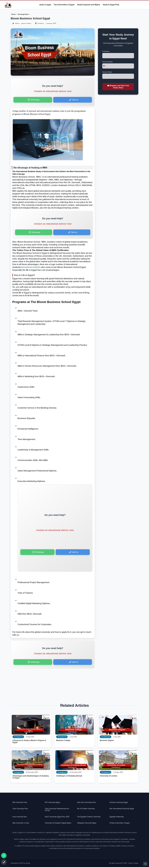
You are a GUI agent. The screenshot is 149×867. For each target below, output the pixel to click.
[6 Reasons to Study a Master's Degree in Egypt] (31, 725)
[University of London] (118, 760)
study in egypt (45, 5)
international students (30, 267)
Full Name (105, 51)
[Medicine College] (74, 725)
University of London (108, 776)
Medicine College (63, 740)
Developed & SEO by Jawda (20, 863)
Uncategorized (105, 737)
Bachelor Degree (107, 740)
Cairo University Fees (20, 808)
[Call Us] (4, 862)
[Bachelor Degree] (118, 725)
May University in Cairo (20, 823)
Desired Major (107, 72)
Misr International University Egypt (122, 808)
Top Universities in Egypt (64, 5)
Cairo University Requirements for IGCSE (57, 809)
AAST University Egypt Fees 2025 (57, 817)
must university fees (19, 817)
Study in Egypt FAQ (111, 5)
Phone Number (107, 62)
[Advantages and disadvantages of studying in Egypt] (31, 760)
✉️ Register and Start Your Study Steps (118, 86)
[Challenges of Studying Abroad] (74, 760)
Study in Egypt (133, 863)
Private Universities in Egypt (120, 823)
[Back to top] (145, 864)
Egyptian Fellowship (117, 817)
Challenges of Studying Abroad (69, 776)
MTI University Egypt (52, 802)
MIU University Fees (19, 802)
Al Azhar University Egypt (119, 802)
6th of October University (86, 808)
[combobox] (104, 66)
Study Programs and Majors (88, 5)
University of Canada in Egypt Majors (58, 823)
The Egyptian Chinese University (88, 817)
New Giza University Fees (86, 802)
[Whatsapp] (4, 855)
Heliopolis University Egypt (86, 823)
